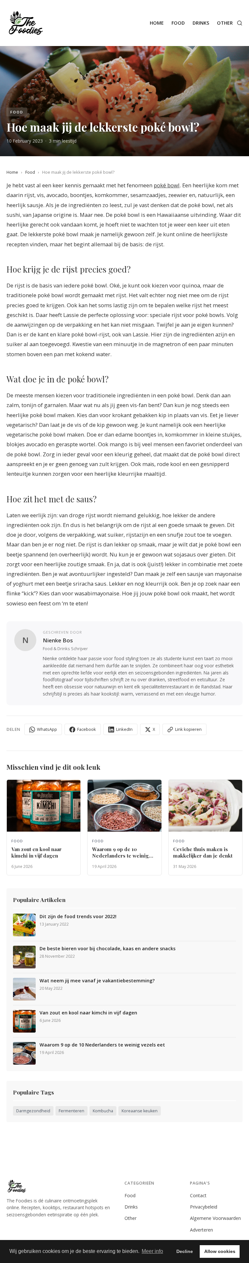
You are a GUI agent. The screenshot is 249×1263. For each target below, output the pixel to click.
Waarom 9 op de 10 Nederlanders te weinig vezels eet (102, 1045)
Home (157, 23)
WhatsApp (47, 729)
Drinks (201, 23)
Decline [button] (184, 1251)
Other (225, 23)
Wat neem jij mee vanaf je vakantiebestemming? (97, 981)
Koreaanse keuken (140, 1111)
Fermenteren (71, 1111)
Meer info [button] (152, 1251)
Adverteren (201, 1230)
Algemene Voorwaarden (215, 1218)
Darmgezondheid (33, 1111)
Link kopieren (188, 729)
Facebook (86, 729)
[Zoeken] (240, 23)
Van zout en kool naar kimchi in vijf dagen (88, 1013)
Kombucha (103, 1111)
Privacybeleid (203, 1207)
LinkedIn (124, 729)
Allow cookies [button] (219, 1251)
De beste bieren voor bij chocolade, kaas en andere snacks (107, 949)
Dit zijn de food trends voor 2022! (78, 916)
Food (178, 23)
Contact (198, 1195)
